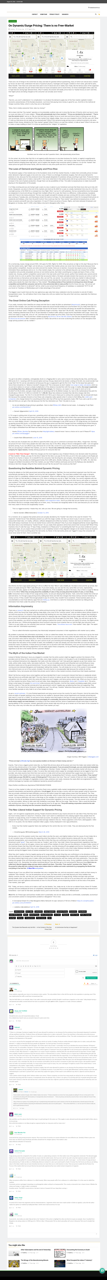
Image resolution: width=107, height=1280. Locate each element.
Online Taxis (74, 915)
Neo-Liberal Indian (46, 915)
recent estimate (20, 693)
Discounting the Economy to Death (78, 1250)
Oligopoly (65, 915)
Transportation (29, 918)
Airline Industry (19, 911)
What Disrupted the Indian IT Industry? (79, 1260)
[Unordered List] (28, 966)
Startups (20, 918)
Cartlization (38, 911)
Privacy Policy (54, 14)
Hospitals (81, 681)
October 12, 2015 (43, 513)
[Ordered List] (26, 966)
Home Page (43, 14)
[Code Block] (33, 966)
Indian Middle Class (15, 915)
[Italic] (19, 966)
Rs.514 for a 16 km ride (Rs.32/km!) (60, 316)
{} (37, 966)
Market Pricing (34, 915)
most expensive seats (52, 500)
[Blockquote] (30, 966)
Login (96, 955)
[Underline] (21, 966)
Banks (72, 681)
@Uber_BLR (57, 405)
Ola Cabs (57, 915)
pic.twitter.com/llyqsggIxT (21, 433)
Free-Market (82, 911)
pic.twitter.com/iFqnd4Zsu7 (21, 407)
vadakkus (65, 14)
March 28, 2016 (44, 832)
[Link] (35, 966)
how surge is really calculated (81, 385)
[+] (40, 966)
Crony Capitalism (50, 911)
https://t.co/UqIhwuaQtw (85, 901)
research (20, 610)
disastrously (76, 304)
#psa (93, 431)
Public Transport (86, 915)
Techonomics (12, 21)
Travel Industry (41, 918)
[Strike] (23, 966)
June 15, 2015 (37, 437)
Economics (73, 911)
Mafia (25, 915)
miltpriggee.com (93, 757)
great (22, 842)
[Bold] (16, 966)
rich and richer (35, 683)
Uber (49, 918)
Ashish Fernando (20, 1151)
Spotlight (12, 918)
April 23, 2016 (33, 411)
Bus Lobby (29, 911)
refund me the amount (17, 318)
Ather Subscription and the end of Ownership (36, 1250)
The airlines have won (64, 624)
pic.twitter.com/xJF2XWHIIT (21, 903)
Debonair (26, 1091)
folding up (46, 600)
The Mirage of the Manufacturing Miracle (34, 1260)
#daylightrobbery (48, 431)
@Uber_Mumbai (22, 431)
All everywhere (35, 868)
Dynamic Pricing (62, 911)
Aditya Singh (18, 1197)
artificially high (25, 761)
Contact (35, 14)
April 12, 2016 (34, 907)
